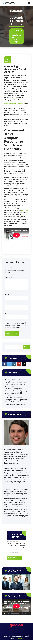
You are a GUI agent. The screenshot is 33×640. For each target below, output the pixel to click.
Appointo (21, 638)
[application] (16, 607)
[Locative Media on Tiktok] (24, 364)
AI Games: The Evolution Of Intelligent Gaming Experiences (16, 398)
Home (13, 31)
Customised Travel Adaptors (14, 104)
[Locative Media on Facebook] (4, 364)
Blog (18, 31)
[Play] (5, 613)
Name (7, 294)
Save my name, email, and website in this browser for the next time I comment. (15, 325)
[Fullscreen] (28, 613)
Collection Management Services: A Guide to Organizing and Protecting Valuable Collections (16, 392)
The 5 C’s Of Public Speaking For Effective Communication (15, 381)
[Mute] (25, 613)
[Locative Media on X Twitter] (9, 364)
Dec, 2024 (8, 59)
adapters (24, 210)
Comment (9, 277)
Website (8, 313)
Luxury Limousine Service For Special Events (15, 385)
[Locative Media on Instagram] (14, 364)
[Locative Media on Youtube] (19, 364)
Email (7, 304)
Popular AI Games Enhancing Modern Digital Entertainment (15, 403)
